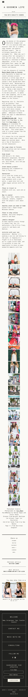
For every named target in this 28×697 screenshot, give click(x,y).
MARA (14, 691)
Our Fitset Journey (14, 562)
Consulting (14, 645)
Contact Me (14, 628)
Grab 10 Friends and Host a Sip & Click (14, 570)
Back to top (13, 693)
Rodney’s (5, 124)
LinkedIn (14, 549)
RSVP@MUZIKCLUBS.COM (9, 118)
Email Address (13, 674)
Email (14, 552)
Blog (13, 11)
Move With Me (14, 637)
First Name (13, 670)
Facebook (14, 540)
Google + (14, 547)
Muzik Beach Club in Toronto (12, 72)
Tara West (19, 511)
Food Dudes (13, 122)
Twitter (14, 543)
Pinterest (14, 545)
